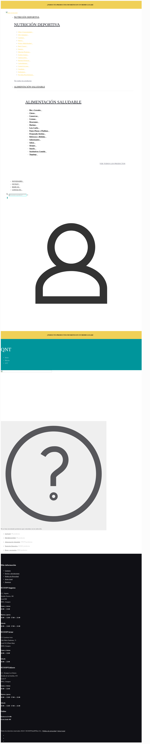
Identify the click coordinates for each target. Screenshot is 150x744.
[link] (27, 195)
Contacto (8, 571)
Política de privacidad (49, 731)
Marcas (7, 360)
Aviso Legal (9, 579)
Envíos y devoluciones (12, 573)
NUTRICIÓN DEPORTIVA (37, 24)
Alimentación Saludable (53, 102)
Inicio (7, 357)
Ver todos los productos (23, 81)
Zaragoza (8, 582)
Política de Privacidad (12, 576)
